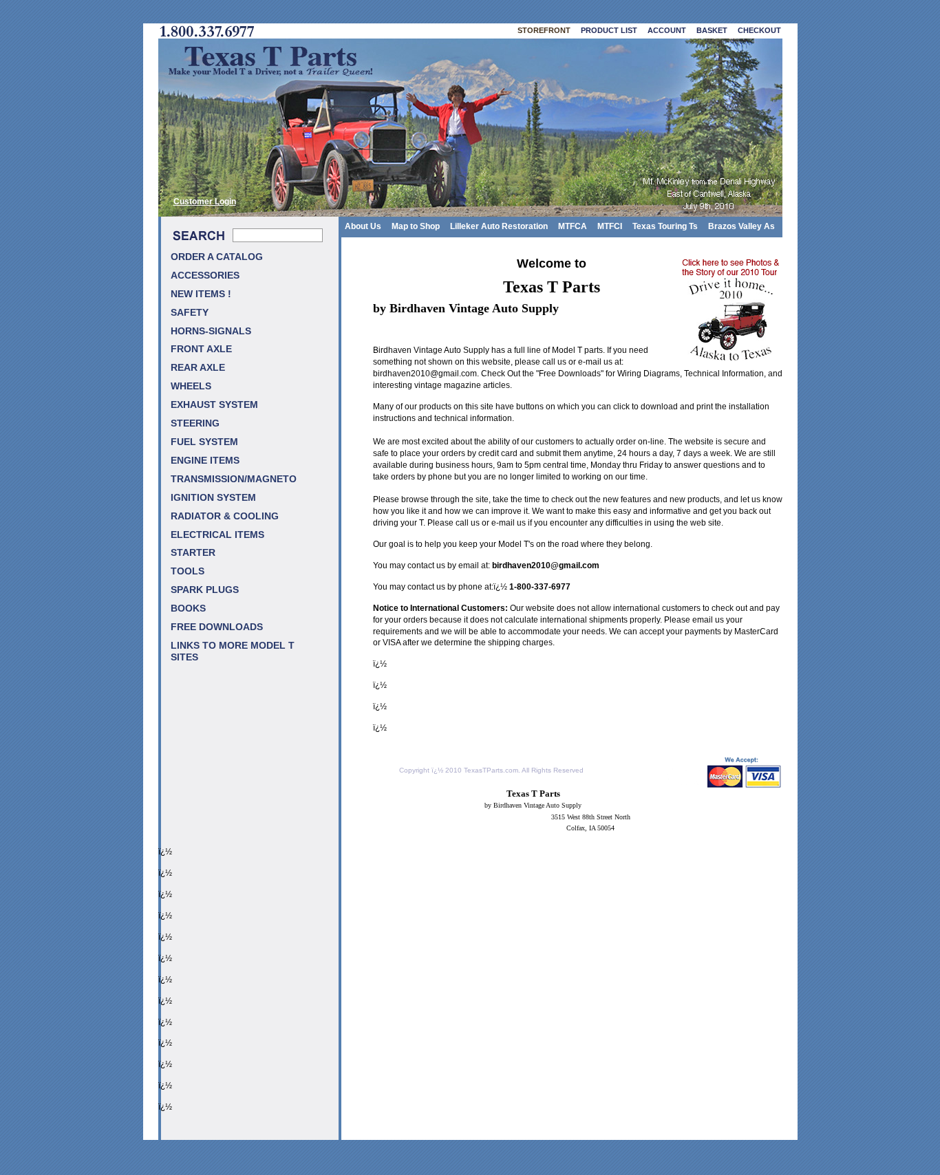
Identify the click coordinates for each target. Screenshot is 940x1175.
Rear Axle (198, 368)
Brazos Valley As (741, 226)
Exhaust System (214, 405)
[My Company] (470, 128)
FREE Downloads (217, 627)
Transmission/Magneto (234, 479)
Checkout (759, 30)
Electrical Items (217, 535)
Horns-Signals (211, 331)
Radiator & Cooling (225, 516)
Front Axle (201, 349)
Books (188, 608)
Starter (193, 553)
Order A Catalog (217, 257)
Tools (187, 571)
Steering (195, 423)
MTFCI (609, 226)
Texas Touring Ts (665, 226)
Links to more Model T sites (233, 651)
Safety (190, 313)
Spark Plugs (205, 590)
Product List (609, 30)
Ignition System (213, 498)
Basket (711, 30)
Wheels (191, 386)
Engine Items (205, 460)
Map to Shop (416, 226)
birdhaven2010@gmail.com (425, 373)
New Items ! (201, 294)
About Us (363, 226)
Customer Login (204, 201)
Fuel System (204, 442)
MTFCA (572, 226)
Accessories (205, 275)
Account (667, 30)
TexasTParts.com (491, 770)
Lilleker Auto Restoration (499, 226)
